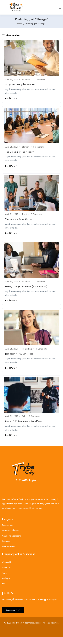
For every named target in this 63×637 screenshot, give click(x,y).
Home (19, 23)
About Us (6, 567)
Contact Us (6, 562)
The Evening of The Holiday (19, 151)
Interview (25, 146)
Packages (6, 578)
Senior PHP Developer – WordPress (23, 421)
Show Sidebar (12, 35)
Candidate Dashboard (11, 535)
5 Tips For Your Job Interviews (20, 84)
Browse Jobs (7, 525)
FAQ (4, 583)
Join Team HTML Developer (19, 353)
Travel (24, 214)
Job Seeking (27, 348)
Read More (10, 98)
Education (26, 79)
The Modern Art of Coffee (18, 219)
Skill (23, 416)
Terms (4, 572)
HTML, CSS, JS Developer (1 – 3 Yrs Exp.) (26, 286)
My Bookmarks (8, 546)
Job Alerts (6, 541)
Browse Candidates (10, 530)
